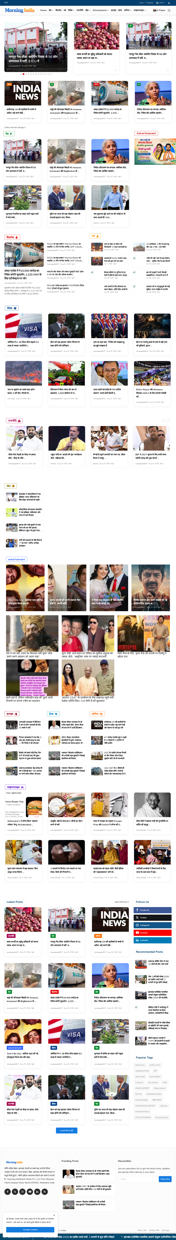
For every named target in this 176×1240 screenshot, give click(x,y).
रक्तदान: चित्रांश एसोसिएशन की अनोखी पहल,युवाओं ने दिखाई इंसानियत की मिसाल (73, 755)
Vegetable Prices (142, 1071)
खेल (9, 485)
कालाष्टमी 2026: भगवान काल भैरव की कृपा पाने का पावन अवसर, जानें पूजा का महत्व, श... (115, 261)
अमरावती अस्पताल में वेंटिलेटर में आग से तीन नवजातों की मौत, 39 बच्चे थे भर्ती (30, 725)
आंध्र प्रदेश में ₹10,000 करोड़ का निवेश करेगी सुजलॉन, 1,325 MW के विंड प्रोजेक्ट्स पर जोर (23, 274)
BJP (155, 1071)
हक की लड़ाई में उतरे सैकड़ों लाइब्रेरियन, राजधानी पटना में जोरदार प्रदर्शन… (157, 275)
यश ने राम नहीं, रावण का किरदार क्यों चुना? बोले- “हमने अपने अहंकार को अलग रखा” (29, 654)
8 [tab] (38, 74)
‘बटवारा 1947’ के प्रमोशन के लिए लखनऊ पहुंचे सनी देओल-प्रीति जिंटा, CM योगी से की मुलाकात (88, 699)
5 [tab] (31, 74)
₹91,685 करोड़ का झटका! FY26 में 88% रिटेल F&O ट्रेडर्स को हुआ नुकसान (65, 287)
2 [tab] (23, 74)
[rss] (45, 1192)
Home (43, 10)
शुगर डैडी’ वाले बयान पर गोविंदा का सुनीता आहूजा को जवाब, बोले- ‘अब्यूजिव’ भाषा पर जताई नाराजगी (87, 654)
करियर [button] (127, 10)
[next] (168, 420)
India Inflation (155, 1076)
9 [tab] (41, 74)
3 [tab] (26, 74)
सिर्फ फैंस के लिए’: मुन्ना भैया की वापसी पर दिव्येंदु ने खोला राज (142, 654)
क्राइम (113, 10)
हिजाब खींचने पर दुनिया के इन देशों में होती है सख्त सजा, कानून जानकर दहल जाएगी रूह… (115, 275)
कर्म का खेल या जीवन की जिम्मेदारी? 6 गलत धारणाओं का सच (115, 247)
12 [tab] (48, 74)
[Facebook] (7, 1192)
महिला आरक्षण (156, 1100)
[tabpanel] (35, 47)
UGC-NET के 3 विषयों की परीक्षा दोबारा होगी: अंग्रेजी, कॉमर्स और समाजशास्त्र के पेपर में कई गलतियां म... (115, 772)
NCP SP (138, 1094)
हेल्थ (120, 10)
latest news (140, 1065)
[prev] (164, 420)
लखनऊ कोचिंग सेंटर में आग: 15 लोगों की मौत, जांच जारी (158, 962)
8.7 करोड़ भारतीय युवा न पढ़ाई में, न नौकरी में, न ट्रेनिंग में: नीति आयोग (115, 740)
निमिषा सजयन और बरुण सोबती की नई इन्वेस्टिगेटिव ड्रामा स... (150, 601)
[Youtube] (30, 1192)
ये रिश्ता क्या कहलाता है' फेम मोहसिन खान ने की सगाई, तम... (107, 601)
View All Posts (121, 902)
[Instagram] (22, 1192)
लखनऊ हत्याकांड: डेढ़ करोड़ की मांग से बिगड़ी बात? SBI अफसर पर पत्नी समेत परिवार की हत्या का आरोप (30, 772)
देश (130, 26)
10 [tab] (43, 74)
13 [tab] (50, 74)
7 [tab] (36, 74)
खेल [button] (87, 10)
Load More (65, 1130)
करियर (9, 84)
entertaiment (16, 559)
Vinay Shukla (141, 830)
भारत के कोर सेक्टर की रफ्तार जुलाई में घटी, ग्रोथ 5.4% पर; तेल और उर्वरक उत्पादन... (65, 273)
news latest (140, 1076)
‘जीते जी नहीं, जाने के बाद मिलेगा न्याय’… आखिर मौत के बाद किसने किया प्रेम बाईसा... (158, 261)
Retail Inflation (160, 1088)
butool (96, 223)
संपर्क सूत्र (166, 1230)
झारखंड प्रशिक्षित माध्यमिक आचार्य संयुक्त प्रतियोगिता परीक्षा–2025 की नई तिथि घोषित (158, 996)
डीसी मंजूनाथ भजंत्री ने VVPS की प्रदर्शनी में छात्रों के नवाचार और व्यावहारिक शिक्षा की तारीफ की (159, 1042)
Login (141, 3)
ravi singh (11, 399)
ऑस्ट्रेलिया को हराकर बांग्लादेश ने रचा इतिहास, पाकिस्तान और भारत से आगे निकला (30, 512)
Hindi (160, 3)
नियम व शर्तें (142, 1230)
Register (150, 3)
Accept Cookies (30, 1229)
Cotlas (63, 1230)
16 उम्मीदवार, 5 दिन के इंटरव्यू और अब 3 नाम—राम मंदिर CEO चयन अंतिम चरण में (157, 247)
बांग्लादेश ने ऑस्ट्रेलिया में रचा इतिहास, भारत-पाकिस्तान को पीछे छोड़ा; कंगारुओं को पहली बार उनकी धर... (30, 498)
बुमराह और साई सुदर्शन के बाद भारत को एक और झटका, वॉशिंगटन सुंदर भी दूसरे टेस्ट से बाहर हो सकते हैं (30, 529)
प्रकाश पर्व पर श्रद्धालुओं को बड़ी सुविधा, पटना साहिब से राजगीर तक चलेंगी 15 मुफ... (158, 289)
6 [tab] (33, 74)
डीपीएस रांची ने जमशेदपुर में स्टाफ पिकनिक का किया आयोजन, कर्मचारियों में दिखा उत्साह (90, 1237)
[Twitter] (15, 1192)
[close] (54, 1215)
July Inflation (153, 1082)
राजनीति (80, 10)
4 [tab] (28, 74)
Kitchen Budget (141, 1100)
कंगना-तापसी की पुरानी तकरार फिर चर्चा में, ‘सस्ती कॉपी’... (65, 601)
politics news (155, 1065)
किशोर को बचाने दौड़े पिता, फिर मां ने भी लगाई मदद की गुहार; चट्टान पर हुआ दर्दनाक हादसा (30, 755)
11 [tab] (45, 74)
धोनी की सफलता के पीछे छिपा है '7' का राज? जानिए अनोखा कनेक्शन (30, 543)
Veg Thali (163, 1106)
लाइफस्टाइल (13, 787)
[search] (169, 10)
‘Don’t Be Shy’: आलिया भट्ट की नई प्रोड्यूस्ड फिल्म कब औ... (25, 601)
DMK (165, 1082)
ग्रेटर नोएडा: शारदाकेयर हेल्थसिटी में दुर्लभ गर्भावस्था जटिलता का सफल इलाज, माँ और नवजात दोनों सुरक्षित (72, 741)
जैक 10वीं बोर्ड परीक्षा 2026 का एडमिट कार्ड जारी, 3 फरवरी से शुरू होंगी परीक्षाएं (158, 979)
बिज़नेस (58, 10)
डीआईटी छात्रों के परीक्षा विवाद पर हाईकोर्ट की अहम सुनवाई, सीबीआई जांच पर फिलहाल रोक (159, 1027)
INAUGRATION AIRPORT (145, 1106)
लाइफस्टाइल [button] (139, 10)
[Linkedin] (37, 1192)
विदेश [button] (70, 10)
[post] (35, 47)
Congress (139, 1082)
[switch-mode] (169, 3)
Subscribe (165, 1179)
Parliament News (142, 1111)
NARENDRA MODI (153, 1094)
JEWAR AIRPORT (142, 1088)
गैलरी (6, 3)
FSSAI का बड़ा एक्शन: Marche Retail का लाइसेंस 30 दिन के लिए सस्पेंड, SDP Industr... (65, 245)
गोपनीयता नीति (154, 1230)
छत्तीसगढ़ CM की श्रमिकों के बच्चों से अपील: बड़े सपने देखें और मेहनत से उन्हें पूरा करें (115, 725)
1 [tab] (21, 74)
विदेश (9, 308)
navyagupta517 (15, 66)
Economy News (162, 1117)
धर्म (65, 10)
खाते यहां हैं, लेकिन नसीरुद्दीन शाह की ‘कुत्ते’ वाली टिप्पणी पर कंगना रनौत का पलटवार (29, 699)
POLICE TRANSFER (143, 1117)
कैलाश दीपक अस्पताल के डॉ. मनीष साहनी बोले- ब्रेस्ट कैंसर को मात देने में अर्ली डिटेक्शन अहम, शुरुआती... (72, 726)
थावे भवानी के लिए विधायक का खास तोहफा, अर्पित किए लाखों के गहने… (115, 289)
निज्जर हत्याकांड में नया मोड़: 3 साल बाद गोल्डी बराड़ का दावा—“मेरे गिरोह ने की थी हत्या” (30, 740)
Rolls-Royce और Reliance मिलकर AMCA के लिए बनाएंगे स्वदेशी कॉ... (151, 393)
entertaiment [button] (100, 10)
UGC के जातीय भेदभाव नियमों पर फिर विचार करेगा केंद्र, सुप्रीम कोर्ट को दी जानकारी (115, 755)
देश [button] (50, 10)
